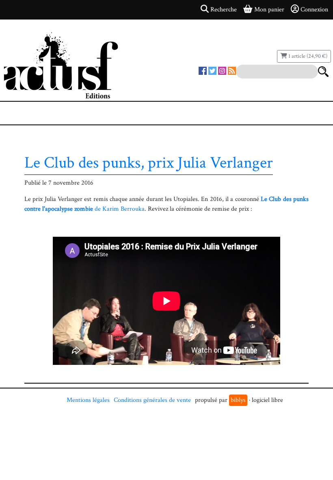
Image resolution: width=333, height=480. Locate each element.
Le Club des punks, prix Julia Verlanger (148, 162)
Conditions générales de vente (152, 400)
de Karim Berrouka (119, 209)
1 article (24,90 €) (307, 56)
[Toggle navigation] (30, 113)
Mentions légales (88, 400)
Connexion (314, 9)
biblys (238, 400)
